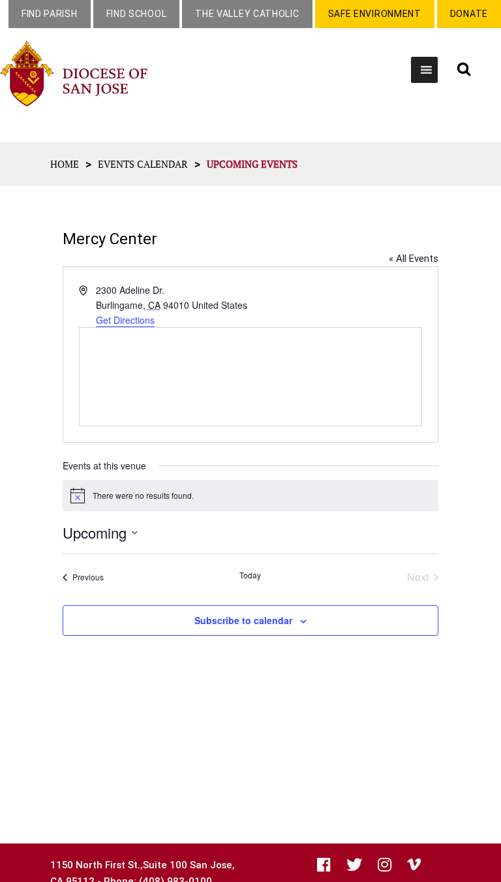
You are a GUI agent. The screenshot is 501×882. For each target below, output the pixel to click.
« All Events (413, 258)
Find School (136, 14)
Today (250, 575)
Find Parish (50, 14)
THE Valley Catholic (247, 14)
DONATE (469, 14)
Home (64, 163)
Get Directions (125, 319)
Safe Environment (374, 14)
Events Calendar (143, 163)
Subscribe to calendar (243, 620)
